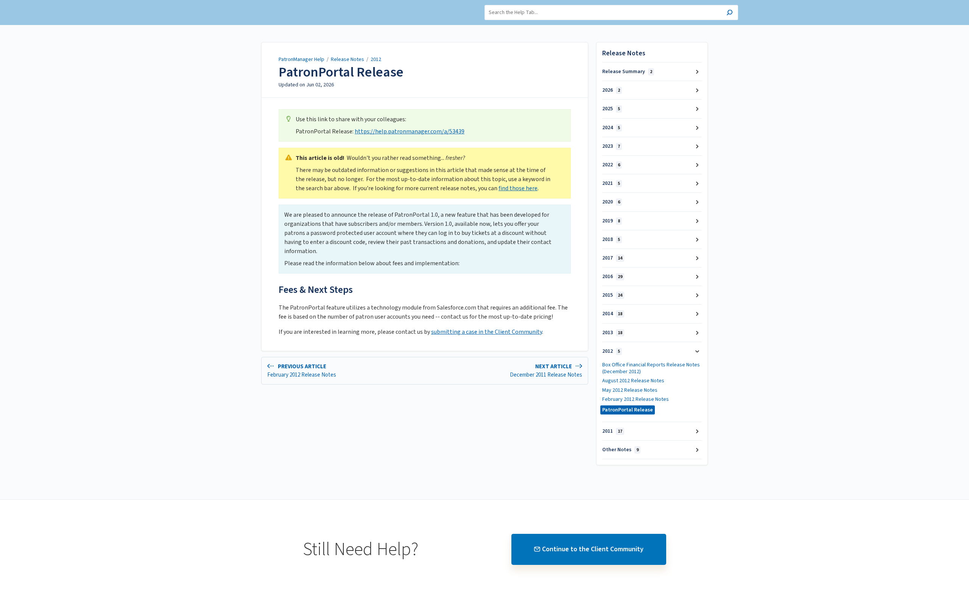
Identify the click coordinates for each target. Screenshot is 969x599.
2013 (612, 332)
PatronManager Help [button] (255, 4)
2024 (611, 127)
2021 (611, 183)
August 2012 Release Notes (633, 381)
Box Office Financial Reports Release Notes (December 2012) (651, 368)
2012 (376, 59)
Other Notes (620, 450)
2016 (612, 276)
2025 (611, 109)
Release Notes (347, 59)
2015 (612, 295)
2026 (611, 90)
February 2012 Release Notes (635, 399)
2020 (611, 202)
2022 (611, 165)
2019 (611, 221)
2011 (612, 431)
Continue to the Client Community (592, 549)
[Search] (729, 13)
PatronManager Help (301, 59)
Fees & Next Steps (316, 290)
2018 (611, 239)
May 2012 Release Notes (629, 390)
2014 (612, 313)
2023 (611, 146)
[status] (425, 125)
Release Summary (627, 71)
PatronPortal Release (341, 72)
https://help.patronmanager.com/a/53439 (409, 131)
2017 (612, 258)
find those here (518, 188)
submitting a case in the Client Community (486, 332)
